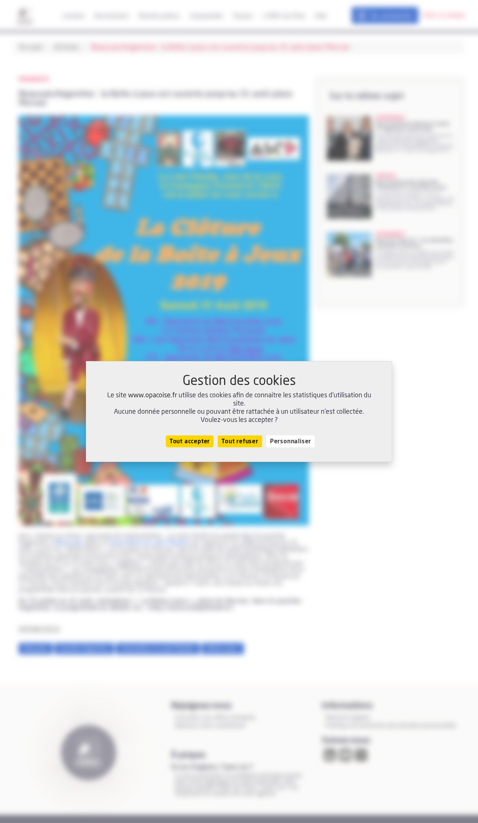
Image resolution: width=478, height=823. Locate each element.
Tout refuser (239, 441)
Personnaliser (290, 441)
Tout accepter (190, 441)
